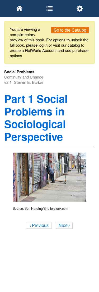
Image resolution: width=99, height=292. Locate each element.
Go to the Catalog (70, 30)
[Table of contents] (49, 8)
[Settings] (80, 8)
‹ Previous (39, 225)
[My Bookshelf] (19, 8)
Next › (64, 225)
